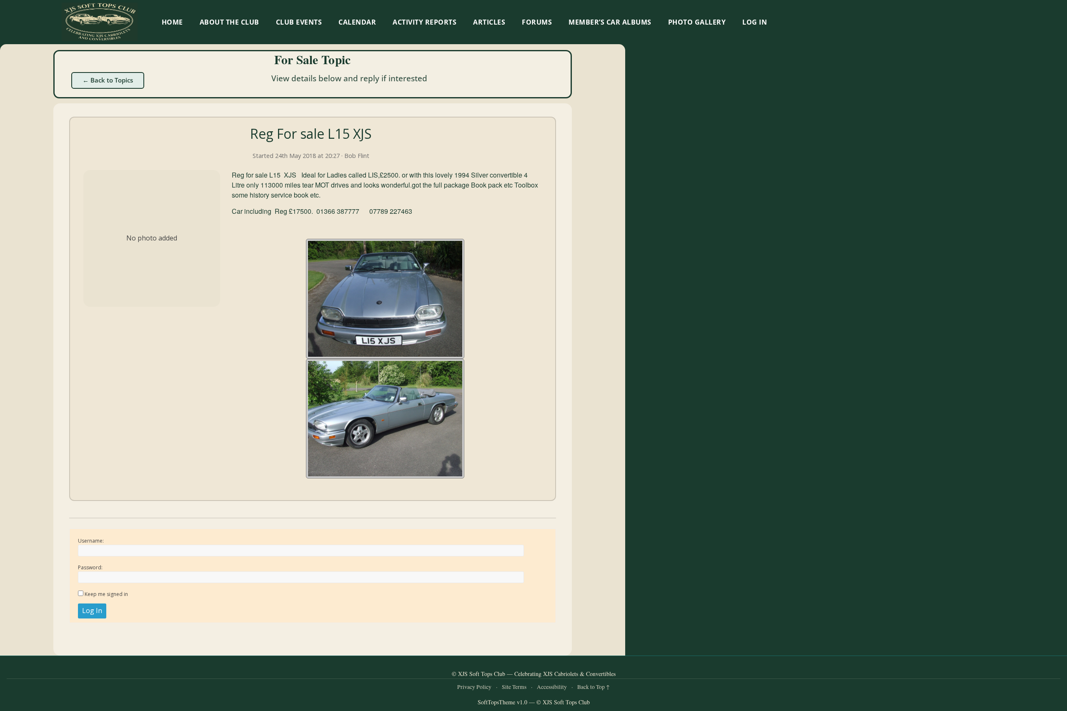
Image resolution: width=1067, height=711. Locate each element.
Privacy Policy (474, 687)
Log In (754, 22)
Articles (489, 22)
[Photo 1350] (385, 299)
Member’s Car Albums (610, 22)
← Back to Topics (108, 80)
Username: (91, 540)
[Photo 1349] (385, 419)
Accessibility (552, 687)
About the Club (229, 22)
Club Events (299, 22)
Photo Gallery (697, 22)
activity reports (424, 22)
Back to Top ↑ (593, 687)
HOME (172, 22)
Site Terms (514, 687)
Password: (90, 567)
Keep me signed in (106, 594)
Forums (537, 22)
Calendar (357, 22)
